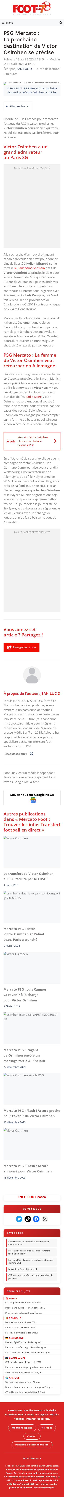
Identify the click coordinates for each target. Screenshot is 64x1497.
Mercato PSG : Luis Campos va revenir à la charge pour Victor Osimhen (25, 994)
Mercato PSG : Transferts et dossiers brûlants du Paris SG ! (30, 1261)
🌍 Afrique (12, 1377)
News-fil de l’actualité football (22, 1269)
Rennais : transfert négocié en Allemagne (25, 1347)
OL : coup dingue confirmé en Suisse (23, 1302)
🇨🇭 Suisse (11, 1298)
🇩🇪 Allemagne (14, 1338)
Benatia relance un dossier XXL (20, 1322)
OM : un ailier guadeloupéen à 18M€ (23, 1362)
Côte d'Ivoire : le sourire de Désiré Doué (25, 1392)
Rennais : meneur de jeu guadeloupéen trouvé (28, 1367)
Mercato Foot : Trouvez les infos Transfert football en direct (29, 1252)
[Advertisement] (32, 207)
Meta (31, 1414)
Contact (32, 1436)
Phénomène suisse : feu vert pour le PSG (25, 1307)
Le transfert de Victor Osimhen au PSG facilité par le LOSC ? (29, 876)
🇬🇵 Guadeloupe (15, 1357)
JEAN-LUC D (50, 693)
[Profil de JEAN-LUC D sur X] (31, 753)
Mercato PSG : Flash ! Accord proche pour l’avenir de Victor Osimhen (32, 1113)
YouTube (19, 1418)
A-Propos (47, 1427)
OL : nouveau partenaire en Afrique (22, 1382)
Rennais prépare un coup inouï (20, 1327)
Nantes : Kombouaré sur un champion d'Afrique (28, 1387)
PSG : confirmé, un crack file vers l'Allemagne (27, 1352)
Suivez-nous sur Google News (32, 795)
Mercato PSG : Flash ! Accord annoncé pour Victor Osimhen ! (29, 1168)
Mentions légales (22, 1427)
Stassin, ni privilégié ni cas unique (21, 1332)
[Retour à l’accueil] (32, 8)
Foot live (28, 1410)
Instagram (42, 1414)
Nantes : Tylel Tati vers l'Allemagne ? (23, 1342)
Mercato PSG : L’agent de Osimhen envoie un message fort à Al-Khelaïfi (24, 1055)
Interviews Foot (14, 1414)
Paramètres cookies (37, 1418)
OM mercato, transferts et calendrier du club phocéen (30, 1277)
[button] (61, 22)
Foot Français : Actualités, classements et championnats (28, 1243)
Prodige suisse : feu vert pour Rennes (23, 1312)
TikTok (54, 1414)
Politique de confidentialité (32, 1444)
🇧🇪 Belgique (13, 1318)
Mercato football (45, 1410)
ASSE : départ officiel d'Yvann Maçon (23, 1372)
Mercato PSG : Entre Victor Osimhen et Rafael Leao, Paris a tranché (24, 934)
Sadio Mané (34, 397)
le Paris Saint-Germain (29, 268)
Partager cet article (24, 647)
